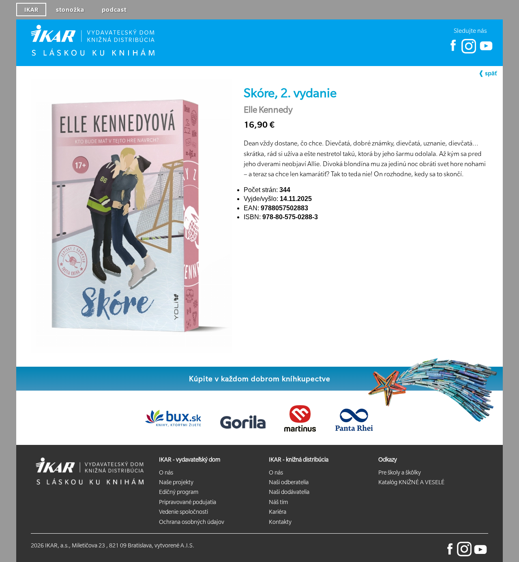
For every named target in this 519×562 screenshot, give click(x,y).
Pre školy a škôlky (399, 472)
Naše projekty (176, 482)
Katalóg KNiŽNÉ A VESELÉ (411, 482)
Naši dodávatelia (289, 492)
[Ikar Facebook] (453, 51)
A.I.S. (187, 545)
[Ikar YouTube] (485, 51)
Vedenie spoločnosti (183, 511)
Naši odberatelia (289, 482)
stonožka (70, 9)
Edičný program (178, 492)
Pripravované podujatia (187, 502)
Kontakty (280, 522)
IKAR (31, 9)
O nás (166, 472)
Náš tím (278, 502)
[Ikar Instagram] (468, 51)
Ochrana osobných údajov (191, 522)
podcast (114, 9)
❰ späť (487, 73)
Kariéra (277, 511)
